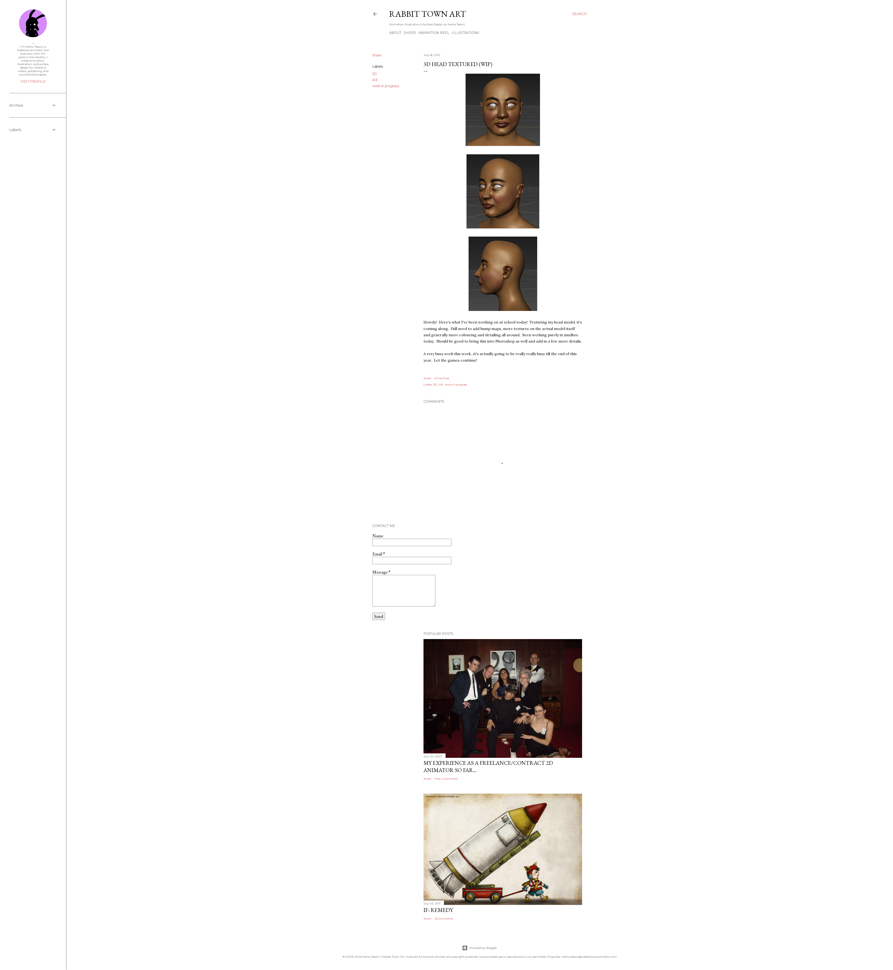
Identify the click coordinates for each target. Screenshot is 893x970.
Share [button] (377, 55)
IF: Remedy (438, 910)
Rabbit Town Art (427, 13)
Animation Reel (434, 33)
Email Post (442, 378)
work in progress (385, 86)
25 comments (444, 918)
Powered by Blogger (483, 948)
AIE (375, 80)
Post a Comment (446, 778)
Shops (410, 33)
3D (374, 74)
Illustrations (465, 33)
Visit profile (33, 81)
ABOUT (395, 33)
